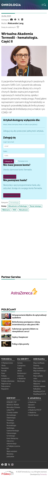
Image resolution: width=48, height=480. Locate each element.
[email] (11, 19)
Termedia (43, 474)
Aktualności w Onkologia (17, 206)
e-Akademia (21, 378)
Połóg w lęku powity (20, 344)
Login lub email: (8, 142)
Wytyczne (36, 384)
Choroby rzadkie (12, 412)
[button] (43, 5)
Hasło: (5, 151)
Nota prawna (5, 386)
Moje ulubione (38, 368)
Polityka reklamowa (7, 381)
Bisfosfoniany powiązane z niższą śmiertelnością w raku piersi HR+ (26, 323)
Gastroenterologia (13, 431)
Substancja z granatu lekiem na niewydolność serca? (25, 330)
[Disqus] (24, 244)
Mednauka (21, 381)
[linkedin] (22, 19)
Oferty (3, 365)
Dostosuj (36, 365)
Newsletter (5, 368)
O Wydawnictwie (7, 363)
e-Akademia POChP (34, 410)
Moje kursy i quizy (39, 381)
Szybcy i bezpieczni (20, 337)
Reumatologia (11, 425)
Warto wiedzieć (12, 451)
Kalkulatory (37, 389)
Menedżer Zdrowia (13, 407)
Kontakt (4, 371)
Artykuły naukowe (39, 386)
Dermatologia (11, 415)
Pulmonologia (11, 433)
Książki (19, 368)
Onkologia (10, 420)
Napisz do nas (6, 384)
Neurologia (10, 423)
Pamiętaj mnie (23, 161)
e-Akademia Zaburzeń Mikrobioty (32, 404)
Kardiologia (10, 428)
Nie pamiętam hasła (12, 195)
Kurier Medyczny (12, 438)
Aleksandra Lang (15, 23)
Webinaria (6, 210)
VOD (14, 210)
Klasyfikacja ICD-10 (39, 394)
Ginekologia (11, 436)
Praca (3, 373)
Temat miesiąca (35, 206)
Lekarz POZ (10, 410)
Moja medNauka (38, 363)
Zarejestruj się (10, 177)
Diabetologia (11, 418)
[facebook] (15, 19)
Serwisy (20, 363)
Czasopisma (21, 365)
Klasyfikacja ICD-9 (39, 391)
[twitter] (19, 19)
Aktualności (23, 210)
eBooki (19, 371)
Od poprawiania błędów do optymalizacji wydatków (29, 316)
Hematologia (14, 202)
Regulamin (5, 389)
